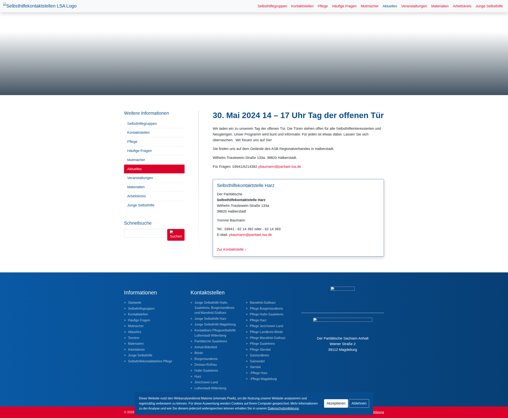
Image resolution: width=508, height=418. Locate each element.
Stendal (255, 367)
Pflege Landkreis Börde (266, 332)
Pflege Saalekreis (262, 343)
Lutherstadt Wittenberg (210, 388)
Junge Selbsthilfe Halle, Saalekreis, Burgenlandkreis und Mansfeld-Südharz (214, 307)
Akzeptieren (336, 403)
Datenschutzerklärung (283, 408)
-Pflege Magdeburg (263, 379)
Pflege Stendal (260, 349)
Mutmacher (370, 6)
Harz (197, 376)
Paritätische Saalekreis (210, 341)
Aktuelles (390, 6)
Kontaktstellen (302, 6)
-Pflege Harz (258, 373)
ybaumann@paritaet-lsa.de (279, 167)
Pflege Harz (258, 320)
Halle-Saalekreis (206, 370)
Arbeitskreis (462, 6)
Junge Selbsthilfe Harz (210, 318)
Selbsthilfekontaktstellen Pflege (150, 361)
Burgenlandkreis (206, 359)
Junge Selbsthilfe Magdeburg (215, 324)
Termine (133, 338)
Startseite (134, 302)
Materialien (440, 6)
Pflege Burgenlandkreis (266, 308)
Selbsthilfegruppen (272, 6)
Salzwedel (257, 361)
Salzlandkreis (259, 355)
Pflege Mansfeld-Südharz (268, 338)
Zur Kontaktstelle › (231, 249)
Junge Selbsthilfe (489, 6)
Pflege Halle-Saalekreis (266, 314)
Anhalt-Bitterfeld (205, 347)
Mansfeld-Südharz (263, 302)
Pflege (323, 6)
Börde (198, 353)
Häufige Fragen (344, 6)
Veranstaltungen (414, 6)
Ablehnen (359, 403)
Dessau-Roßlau (205, 364)
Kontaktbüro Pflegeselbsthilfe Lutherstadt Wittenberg (215, 333)
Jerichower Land (206, 382)
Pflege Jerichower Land (266, 326)
